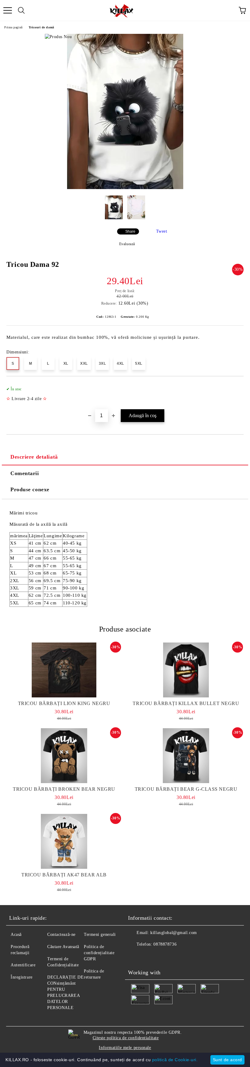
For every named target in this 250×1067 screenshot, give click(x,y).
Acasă (16, 934)
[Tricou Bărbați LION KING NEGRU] (64, 670)
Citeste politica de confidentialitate (126, 1038)
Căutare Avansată (63, 946)
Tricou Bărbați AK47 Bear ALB (64, 874)
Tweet (161, 231)
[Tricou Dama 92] (125, 187)
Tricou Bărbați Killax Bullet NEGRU (186, 703)
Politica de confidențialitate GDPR (99, 952)
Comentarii (24, 473)
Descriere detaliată (34, 457)
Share (130, 231)
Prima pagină (13, 27)
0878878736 (165, 944)
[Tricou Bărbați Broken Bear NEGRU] (64, 755)
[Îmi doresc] (234, 386)
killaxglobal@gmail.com (173, 932)
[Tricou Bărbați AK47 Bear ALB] (64, 841)
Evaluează (127, 244)
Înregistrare (22, 977)
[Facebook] (136, 956)
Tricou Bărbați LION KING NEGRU (64, 703)
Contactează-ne (61, 934)
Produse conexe (29, 489)
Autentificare (23, 965)
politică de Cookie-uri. (175, 1059)
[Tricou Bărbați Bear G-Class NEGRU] (186, 755)
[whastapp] (163, 956)
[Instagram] (149, 956)
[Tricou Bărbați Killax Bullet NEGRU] (186, 670)
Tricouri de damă (41, 27)
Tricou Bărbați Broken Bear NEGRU (64, 789)
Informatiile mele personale (125, 1047)
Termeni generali (100, 934)
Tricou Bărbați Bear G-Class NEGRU (186, 789)
